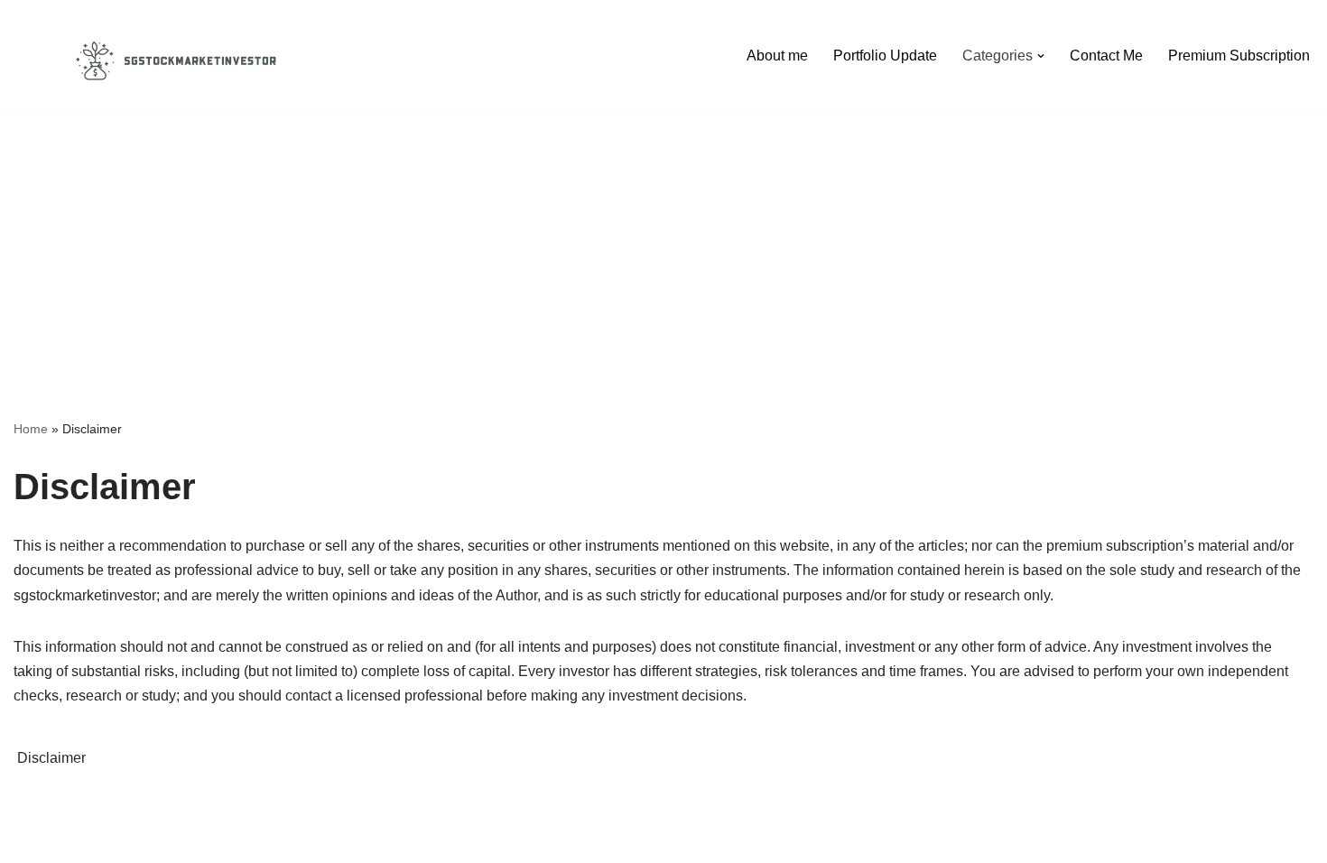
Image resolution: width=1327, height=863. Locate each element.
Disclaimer (51, 758)
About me (777, 55)
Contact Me (1106, 55)
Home (31, 429)
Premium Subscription (1239, 55)
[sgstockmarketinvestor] (176, 56)
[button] (1040, 56)
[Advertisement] (663, 238)
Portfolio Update (885, 55)
